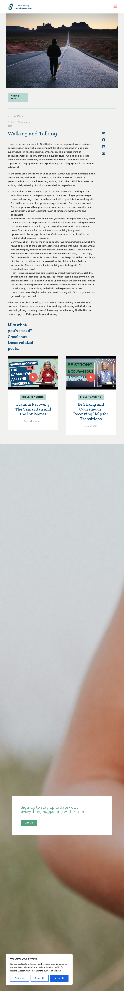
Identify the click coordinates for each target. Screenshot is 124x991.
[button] (103, 133)
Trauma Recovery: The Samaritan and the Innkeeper (33, 409)
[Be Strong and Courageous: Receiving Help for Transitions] (91, 372)
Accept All (59, 978)
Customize (20, 978)
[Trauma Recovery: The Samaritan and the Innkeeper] (33, 372)
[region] (39, 969)
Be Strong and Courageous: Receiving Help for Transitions (90, 411)
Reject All (39, 978)
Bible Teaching (33, 397)
